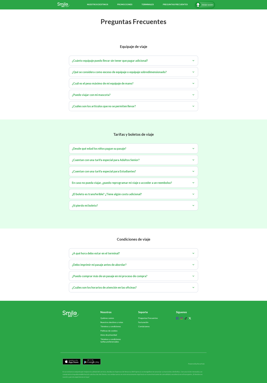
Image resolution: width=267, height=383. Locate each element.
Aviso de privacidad (108, 335)
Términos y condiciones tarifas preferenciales (110, 340)
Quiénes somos (107, 318)
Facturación (143, 322)
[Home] (64, 4)
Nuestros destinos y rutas (111, 322)
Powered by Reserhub (196, 364)
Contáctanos (144, 326)
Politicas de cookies (109, 331)
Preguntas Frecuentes (148, 318)
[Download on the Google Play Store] (92, 362)
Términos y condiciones (110, 326)
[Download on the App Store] (72, 362)
